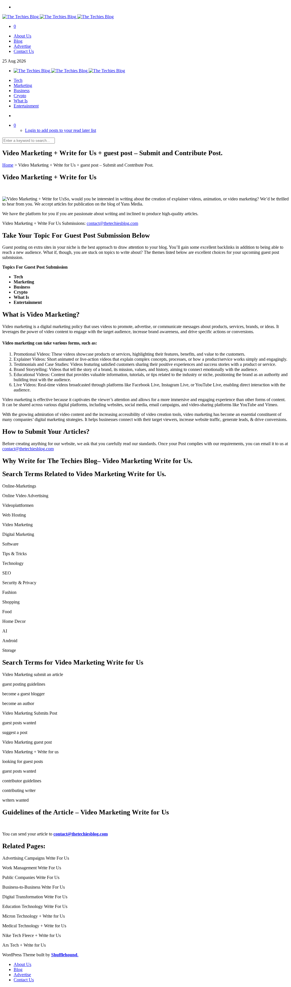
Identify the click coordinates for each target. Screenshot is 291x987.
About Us (22, 36)
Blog (18, 41)
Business (22, 90)
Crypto (20, 95)
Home (7, 165)
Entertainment (26, 105)
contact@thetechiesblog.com (112, 223)
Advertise (22, 46)
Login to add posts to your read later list (60, 130)
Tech (18, 80)
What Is (21, 100)
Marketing (23, 85)
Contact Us (24, 51)
